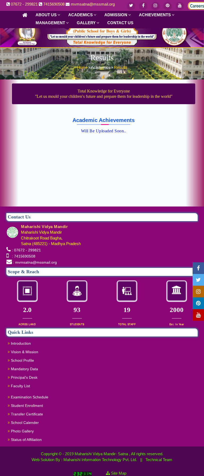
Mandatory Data (24, 369)
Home (83, 67)
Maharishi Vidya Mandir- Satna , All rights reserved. (119, 454)
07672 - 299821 (24, 4)
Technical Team (159, 459)
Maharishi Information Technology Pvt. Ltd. (100, 459)
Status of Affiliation (26, 439)
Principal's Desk (23, 377)
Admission (116, 14)
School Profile (22, 360)
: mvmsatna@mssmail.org (35, 262)
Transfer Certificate (26, 414)
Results (120, 67)
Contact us (120, 22)
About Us (47, 14)
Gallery (87, 22)
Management (51, 22)
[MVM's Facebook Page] (143, 6)
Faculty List (20, 386)
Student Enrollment (26, 405)
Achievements (155, 14)
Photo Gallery (22, 431)
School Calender (24, 422)
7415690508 (54, 4)
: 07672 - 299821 (26, 250)
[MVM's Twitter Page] (131, 6)
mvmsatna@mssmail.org (93, 4)
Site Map (121, 473)
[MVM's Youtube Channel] (180, 6)
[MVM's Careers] (192, 5)
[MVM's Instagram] (155, 6)
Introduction (20, 343)
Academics (81, 14)
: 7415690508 (22, 256)
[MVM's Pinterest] (167, 6)
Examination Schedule (29, 397)
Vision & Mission (24, 352)
